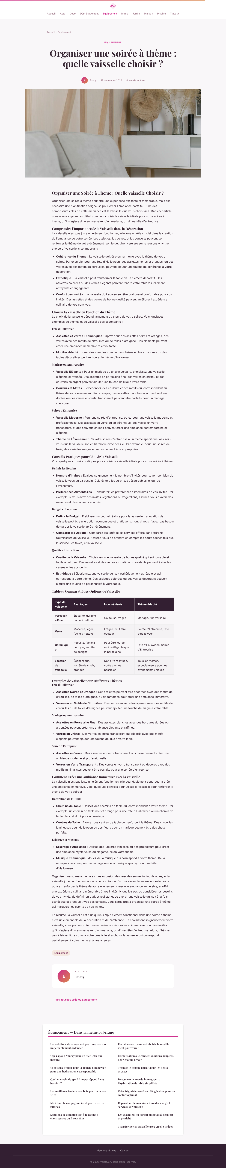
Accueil (51, 13)
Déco (73, 13)
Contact (124, 1150)
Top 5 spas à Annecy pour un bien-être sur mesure (76, 1057)
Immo (124, 13)
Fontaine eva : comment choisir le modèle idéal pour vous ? (143, 1046)
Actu (62, 13)
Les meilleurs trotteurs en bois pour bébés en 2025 (78, 1093)
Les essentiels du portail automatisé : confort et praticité (145, 1116)
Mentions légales (106, 1150)
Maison (148, 13)
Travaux (174, 13)
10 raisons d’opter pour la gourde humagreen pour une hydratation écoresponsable (78, 1069)
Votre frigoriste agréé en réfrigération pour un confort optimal (146, 1093)
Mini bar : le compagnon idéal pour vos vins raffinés (77, 1104)
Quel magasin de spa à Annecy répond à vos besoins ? (77, 1081)
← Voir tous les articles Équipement (74, 999)
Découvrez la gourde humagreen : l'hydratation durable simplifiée (139, 1081)
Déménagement (89, 13)
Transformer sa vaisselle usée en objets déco (145, 1126)
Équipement (110, 13)
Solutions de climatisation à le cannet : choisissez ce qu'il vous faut (74, 1116)
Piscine (161, 13)
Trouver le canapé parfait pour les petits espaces (143, 1069)
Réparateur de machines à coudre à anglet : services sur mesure (144, 1104)
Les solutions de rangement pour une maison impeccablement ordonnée (78, 1046)
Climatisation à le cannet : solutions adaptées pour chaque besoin (146, 1057)
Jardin (136, 13)
